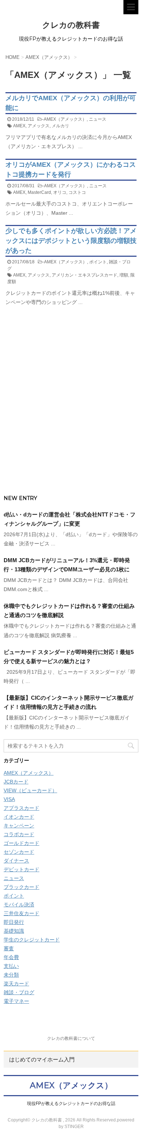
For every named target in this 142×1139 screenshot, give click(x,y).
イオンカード (19, 817)
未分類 (11, 975)
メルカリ (60, 125)
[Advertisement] (71, 415)
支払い (11, 966)
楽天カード (16, 983)
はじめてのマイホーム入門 (42, 1059)
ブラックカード (21, 887)
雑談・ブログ (19, 992)
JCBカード (16, 782)
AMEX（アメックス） (65, 119)
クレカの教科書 (71, 25)
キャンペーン (19, 825)
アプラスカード (21, 808)
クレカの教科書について (71, 1038)
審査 (9, 948)
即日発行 (14, 922)
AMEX (19, 125)
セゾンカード (19, 852)
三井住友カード (21, 913)
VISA (9, 799)
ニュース (97, 119)
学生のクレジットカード (32, 940)
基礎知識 (14, 931)
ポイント (98, 261)
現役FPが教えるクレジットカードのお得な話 (71, 1103)
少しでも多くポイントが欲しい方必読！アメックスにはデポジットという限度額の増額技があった (71, 240)
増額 (123, 275)
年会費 (11, 957)
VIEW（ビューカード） (30, 790)
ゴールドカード (21, 843)
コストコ (77, 192)
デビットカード (21, 869)
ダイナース (16, 861)
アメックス (39, 125)
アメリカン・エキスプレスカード (84, 275)
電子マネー (16, 1001)
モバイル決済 (19, 904)
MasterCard (39, 192)
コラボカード (19, 834)
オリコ (59, 192)
